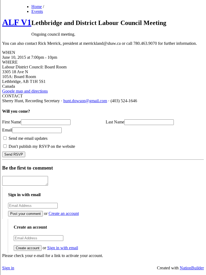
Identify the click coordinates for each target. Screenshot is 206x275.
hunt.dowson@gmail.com (85, 100)
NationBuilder (192, 268)
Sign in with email (62, 247)
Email (7, 130)
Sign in (8, 268)
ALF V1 (16, 22)
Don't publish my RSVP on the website (41, 146)
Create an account (64, 213)
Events (37, 11)
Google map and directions (25, 91)
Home (36, 6)
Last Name (115, 122)
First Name (11, 122)
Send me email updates (27, 138)
